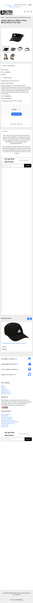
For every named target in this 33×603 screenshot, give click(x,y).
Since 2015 (8, 5)
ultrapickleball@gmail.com (16, 6)
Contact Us (4, 389)
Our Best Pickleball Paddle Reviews (9, 422)
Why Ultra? (5, 131)
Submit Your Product (6, 393)
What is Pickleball (5, 414)
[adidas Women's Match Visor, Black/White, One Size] (16, 37)
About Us (3, 387)
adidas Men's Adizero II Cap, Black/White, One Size (14, 343)
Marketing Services (5, 392)
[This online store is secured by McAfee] (5, 407)
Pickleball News (5, 390)
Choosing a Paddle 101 (6, 417)
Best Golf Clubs (5, 426)
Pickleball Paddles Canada (7, 423)
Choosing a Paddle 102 (6, 419)
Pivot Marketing (19, 599)
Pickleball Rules (5, 415)
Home (2, 17)
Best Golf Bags (4, 425)
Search (3, 385)
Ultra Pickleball (9, 593)
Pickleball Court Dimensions (8, 420)
